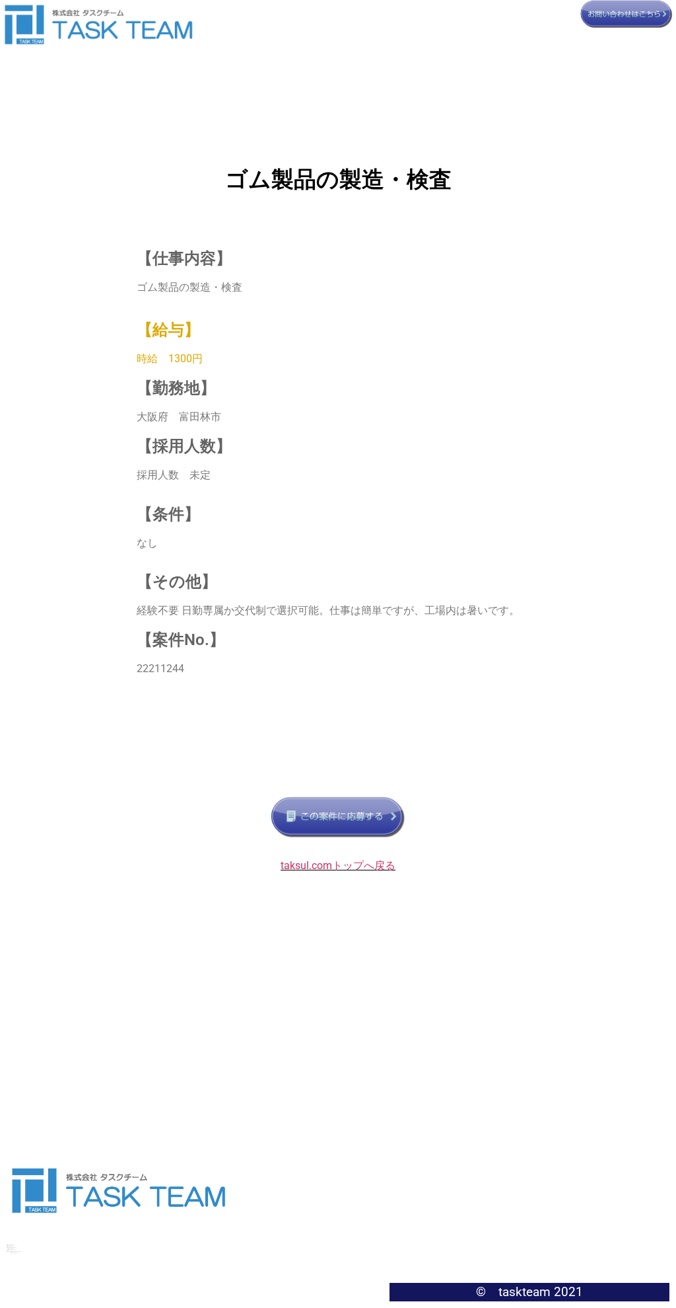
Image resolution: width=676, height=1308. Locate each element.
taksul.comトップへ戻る (338, 865)
